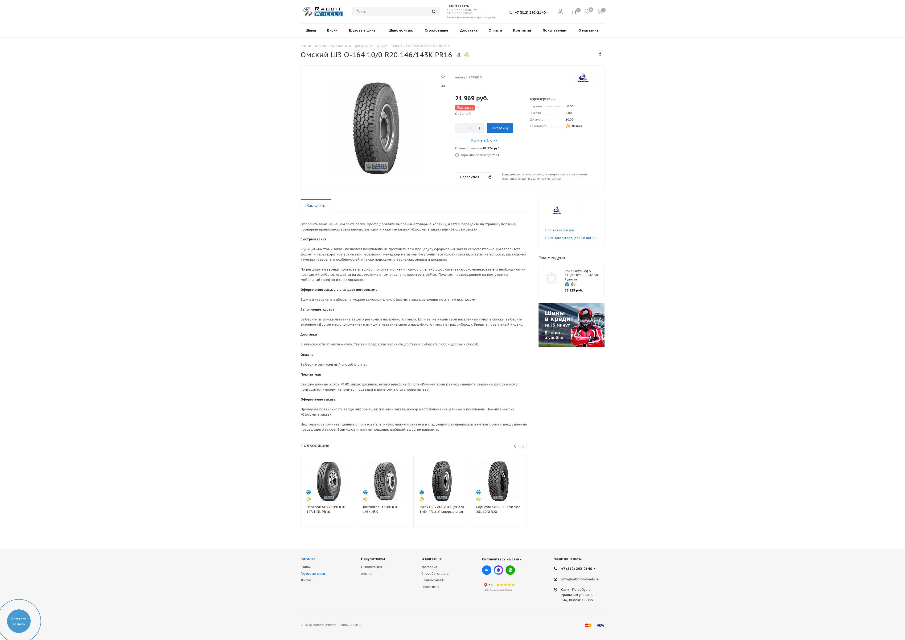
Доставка (429, 567)
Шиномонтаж (432, 580)
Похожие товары (561, 230)
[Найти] (434, 11)
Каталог (307, 558)
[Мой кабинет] (560, 11)
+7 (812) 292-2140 (530, 12)
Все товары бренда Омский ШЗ (572, 238)
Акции (366, 573)
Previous (515, 446)
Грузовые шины (313, 573)
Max (498, 570)
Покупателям (373, 558)
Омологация (371, 567)
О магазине (431, 558)
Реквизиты (430, 587)
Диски (305, 580)
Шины (305, 567)
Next (523, 446)
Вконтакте (486, 570)
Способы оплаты (435, 573)
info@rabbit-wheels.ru (580, 579)
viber (510, 570)
